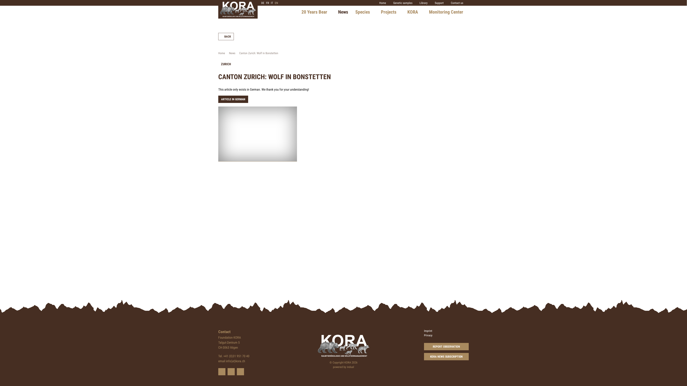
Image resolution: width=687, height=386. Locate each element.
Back (227, 36)
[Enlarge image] (257, 134)
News (232, 53)
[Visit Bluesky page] (221, 371)
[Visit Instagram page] (240, 371)
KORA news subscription (446, 356)
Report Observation (446, 346)
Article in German (233, 99)
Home (221, 53)
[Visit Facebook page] (231, 371)
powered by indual (343, 367)
